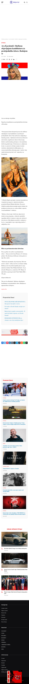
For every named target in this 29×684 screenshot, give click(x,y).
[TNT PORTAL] (14, 2)
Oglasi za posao (4, 610)
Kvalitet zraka (4, 619)
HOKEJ (3, 640)
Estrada (3, 42)
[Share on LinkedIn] (14, 59)
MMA (2, 649)
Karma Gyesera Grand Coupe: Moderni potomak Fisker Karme (15, 570)
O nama (3, 658)
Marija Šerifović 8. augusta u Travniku (11, 468)
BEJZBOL (3, 647)
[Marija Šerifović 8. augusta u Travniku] (14, 458)
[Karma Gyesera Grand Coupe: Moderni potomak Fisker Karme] (14, 560)
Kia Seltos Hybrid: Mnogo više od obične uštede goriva (15, 548)
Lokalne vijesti (4, 608)
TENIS (2, 633)
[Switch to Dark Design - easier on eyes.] (27, 2)
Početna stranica (4, 39)
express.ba (4, 289)
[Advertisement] (14, 21)
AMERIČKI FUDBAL (5, 644)
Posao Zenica (4, 621)
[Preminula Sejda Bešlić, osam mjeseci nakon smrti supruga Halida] (14, 479)
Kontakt (3, 662)
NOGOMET (3, 631)
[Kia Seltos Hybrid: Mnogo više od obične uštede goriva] (14, 539)
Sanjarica (3, 615)
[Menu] (2, 2)
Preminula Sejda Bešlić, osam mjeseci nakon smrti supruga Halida (13, 490)
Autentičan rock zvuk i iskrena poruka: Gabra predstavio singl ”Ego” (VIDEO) (12, 446)
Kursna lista (3, 612)
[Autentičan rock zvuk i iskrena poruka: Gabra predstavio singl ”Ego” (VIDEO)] (14, 435)
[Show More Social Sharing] (16, 59)
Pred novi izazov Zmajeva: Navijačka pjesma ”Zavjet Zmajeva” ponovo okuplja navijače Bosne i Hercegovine (14, 423)
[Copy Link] (11, 59)
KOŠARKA (3, 635)
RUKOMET (3, 637)
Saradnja (3, 665)
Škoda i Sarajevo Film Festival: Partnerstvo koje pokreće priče (15, 592)
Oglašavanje (3, 667)
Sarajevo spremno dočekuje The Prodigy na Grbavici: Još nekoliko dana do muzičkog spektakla (14, 400)
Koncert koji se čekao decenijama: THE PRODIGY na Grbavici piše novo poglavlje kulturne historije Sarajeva (14, 513)
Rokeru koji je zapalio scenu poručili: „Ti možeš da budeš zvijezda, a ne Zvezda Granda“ (15, 313)
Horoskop (3, 617)
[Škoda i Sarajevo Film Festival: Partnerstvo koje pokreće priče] (14, 582)
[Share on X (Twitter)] (9, 59)
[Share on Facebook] (7, 59)
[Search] (24, 2)
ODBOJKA (3, 642)
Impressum (3, 660)
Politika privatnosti (5, 672)
